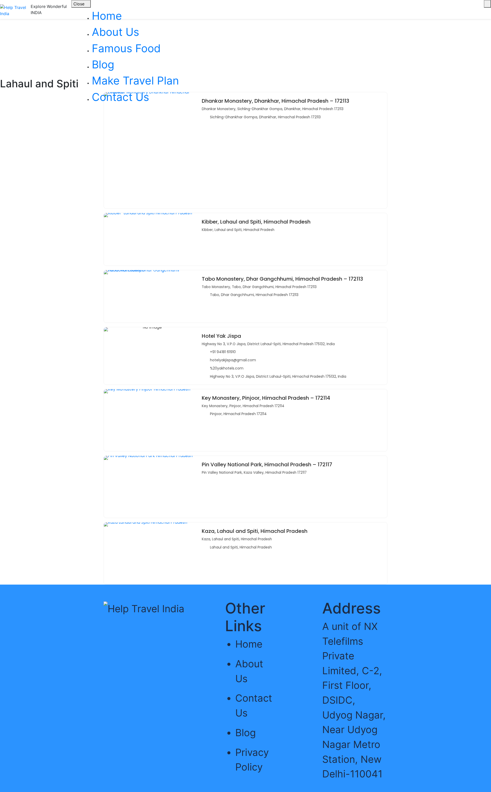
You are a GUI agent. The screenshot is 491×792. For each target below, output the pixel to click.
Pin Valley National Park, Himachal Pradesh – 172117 (267, 464)
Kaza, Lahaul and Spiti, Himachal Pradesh (254, 531)
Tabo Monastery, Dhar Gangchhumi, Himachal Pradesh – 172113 (282, 278)
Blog (103, 64)
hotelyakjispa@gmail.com (233, 360)
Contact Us (120, 96)
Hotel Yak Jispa (221, 336)
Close (79, 3)
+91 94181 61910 (223, 351)
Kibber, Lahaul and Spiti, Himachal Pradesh (256, 221)
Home (107, 15)
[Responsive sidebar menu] (487, 4)
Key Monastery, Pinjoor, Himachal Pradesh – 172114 (266, 398)
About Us (115, 31)
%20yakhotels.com (226, 368)
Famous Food (126, 48)
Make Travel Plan (135, 80)
